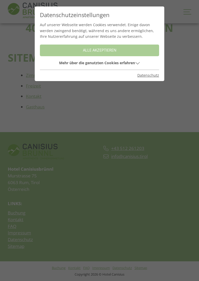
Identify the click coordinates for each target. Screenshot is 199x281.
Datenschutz (148, 75)
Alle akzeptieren (99, 50)
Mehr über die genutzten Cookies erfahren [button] (97, 62)
